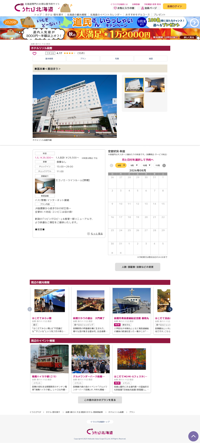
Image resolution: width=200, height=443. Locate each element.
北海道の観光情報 (77, 14)
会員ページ (151, 8)
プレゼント (160, 14)
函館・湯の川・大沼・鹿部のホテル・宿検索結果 (84, 412)
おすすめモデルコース (137, 14)
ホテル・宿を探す (54, 14)
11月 (157, 165)
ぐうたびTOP (35, 412)
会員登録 (136, 4)
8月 (119, 165)
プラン (83, 58)
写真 (117, 58)
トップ (38, 14)
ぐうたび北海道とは (119, 4)
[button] (114, 101)
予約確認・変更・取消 (152, 4)
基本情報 (49, 58)
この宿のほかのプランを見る (100, 400)
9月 (132, 165)
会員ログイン (174, 6)
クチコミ (50, 53)
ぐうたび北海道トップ (100, 422)
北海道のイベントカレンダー (106, 14)
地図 (151, 58)
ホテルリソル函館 (41, 48)
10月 (145, 165)
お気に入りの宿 (125, 8)
